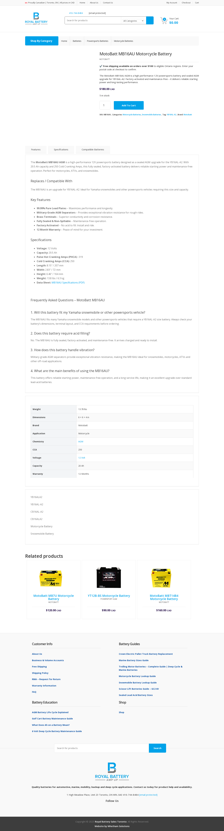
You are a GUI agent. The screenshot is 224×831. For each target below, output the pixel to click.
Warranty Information (44, 685)
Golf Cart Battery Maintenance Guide (52, 718)
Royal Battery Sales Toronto (111, 821)
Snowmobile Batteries (151, 114)
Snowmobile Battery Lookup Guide (138, 682)
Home (82, 3)
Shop (121, 712)
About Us (94, 3)
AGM (80, 441)
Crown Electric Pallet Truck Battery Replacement (146, 653)
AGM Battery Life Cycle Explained (50, 712)
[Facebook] (111, 806)
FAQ (34, 691)
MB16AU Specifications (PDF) (68, 282)
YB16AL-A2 (171, 114)
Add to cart (129, 105)
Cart (197, 3)
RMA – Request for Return (46, 679)
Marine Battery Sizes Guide (134, 660)
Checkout (186, 3)
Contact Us (108, 3)
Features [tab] (36, 149)
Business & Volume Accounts (48, 660)
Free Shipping (39, 666)
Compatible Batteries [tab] (93, 149)
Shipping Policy (40, 673)
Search (157, 748)
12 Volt (81, 457)
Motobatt (188, 114)
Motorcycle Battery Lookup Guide (137, 676)
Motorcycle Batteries (132, 114)
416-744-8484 (76, 13)
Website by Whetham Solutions (112, 826)
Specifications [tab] (61, 149)
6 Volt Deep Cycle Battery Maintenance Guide (57, 731)
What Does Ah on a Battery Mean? (51, 725)
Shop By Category (41, 41)
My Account (172, 3)
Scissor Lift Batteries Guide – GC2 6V (139, 688)
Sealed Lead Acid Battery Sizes (136, 695)
